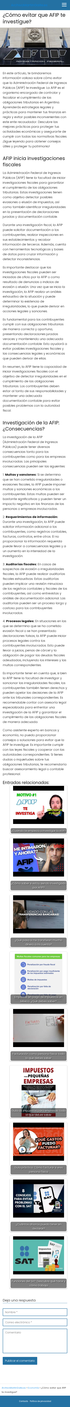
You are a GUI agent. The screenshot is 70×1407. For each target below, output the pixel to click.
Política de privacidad (40, 1401)
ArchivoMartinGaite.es (29, 5)
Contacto (23, 1401)
